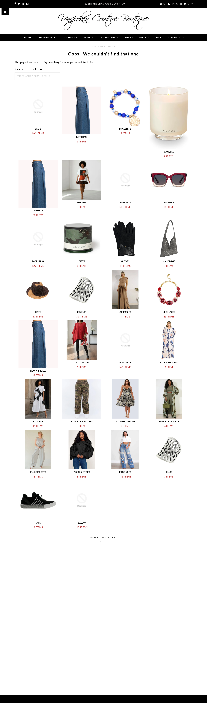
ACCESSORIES (107, 37)
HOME (27, 37)
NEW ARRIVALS (46, 37)
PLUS (87, 37)
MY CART (180, 3)
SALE (158, 37)
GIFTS (142, 37)
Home (95, 46)
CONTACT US (176, 37)
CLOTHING (68, 37)
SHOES (129, 37)
